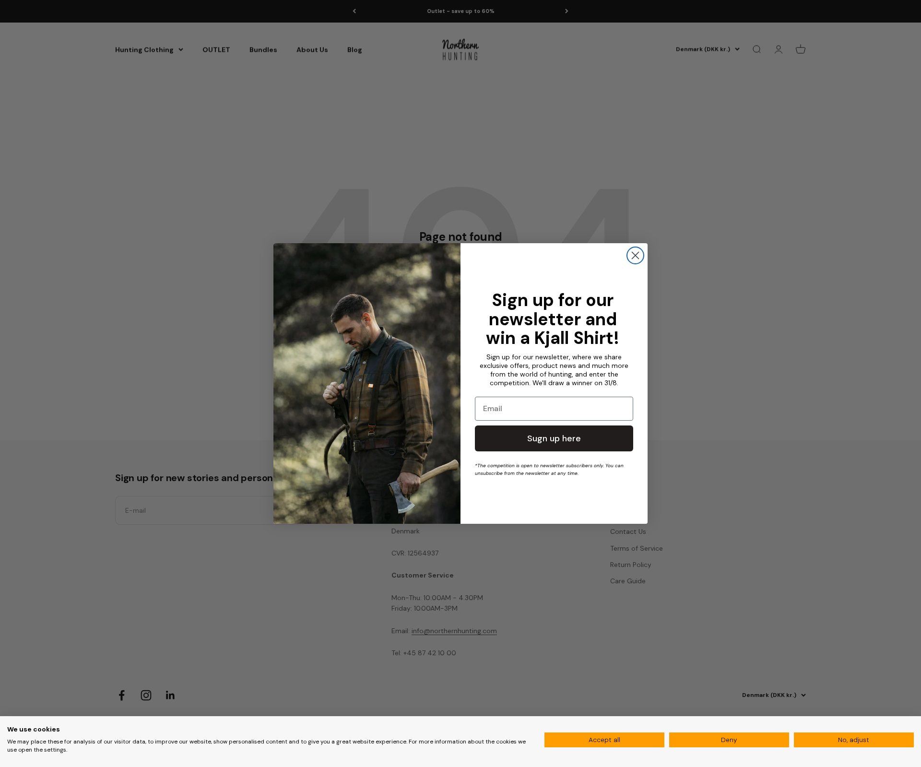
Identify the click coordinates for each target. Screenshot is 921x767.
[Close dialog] (635, 255)
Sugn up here (554, 438)
